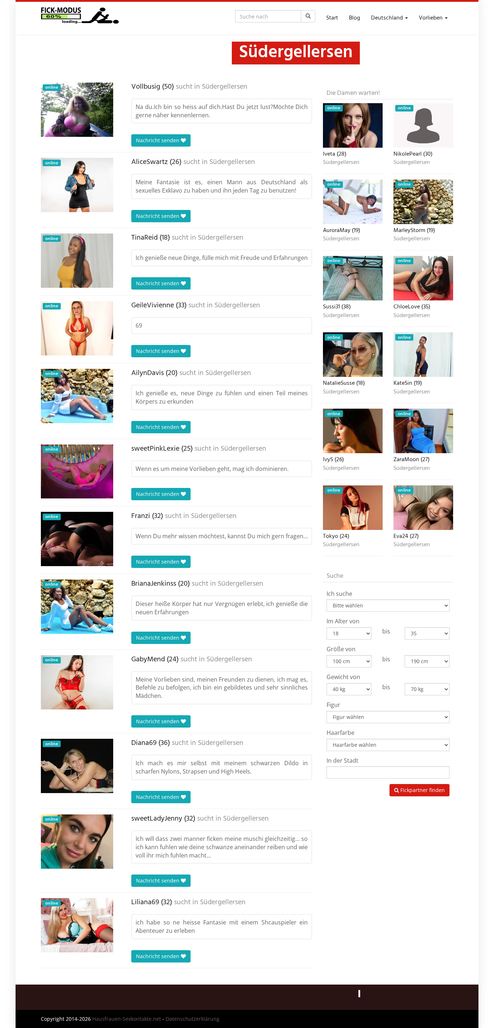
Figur (333, 705)
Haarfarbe (340, 733)
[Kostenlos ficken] (79, 18)
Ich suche (339, 594)
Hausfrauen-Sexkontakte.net (126, 1018)
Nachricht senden (158, 140)
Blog (354, 18)
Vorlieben (431, 18)
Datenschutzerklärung (193, 1018)
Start (332, 18)
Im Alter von (343, 621)
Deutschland (387, 18)
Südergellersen (224, 87)
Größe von (341, 649)
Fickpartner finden (422, 790)
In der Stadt (342, 760)
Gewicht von (343, 677)
